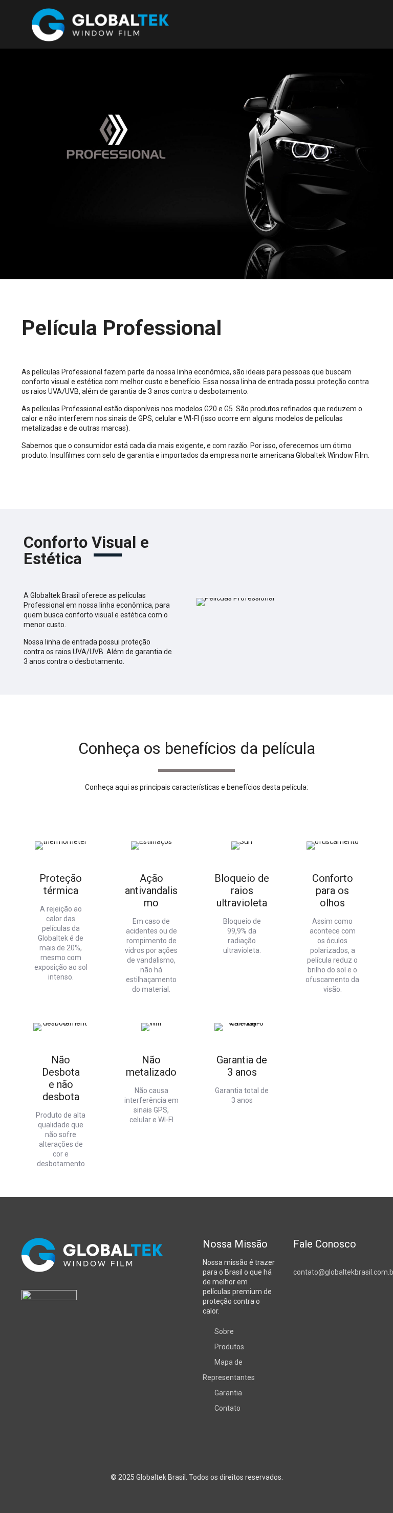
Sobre (224, 1331)
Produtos (229, 1347)
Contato (227, 1408)
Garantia (228, 1393)
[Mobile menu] (355, 24)
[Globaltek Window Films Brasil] (100, 24)
